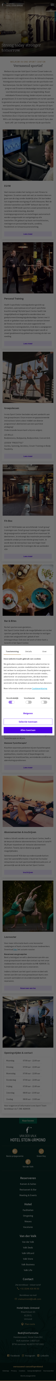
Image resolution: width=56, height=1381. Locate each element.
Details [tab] (28, 651)
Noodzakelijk (12, 698)
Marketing (45, 698)
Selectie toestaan (28, 721)
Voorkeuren (29, 698)
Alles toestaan (28, 730)
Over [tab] (44, 651)
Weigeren (28, 713)
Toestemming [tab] (12, 651)
